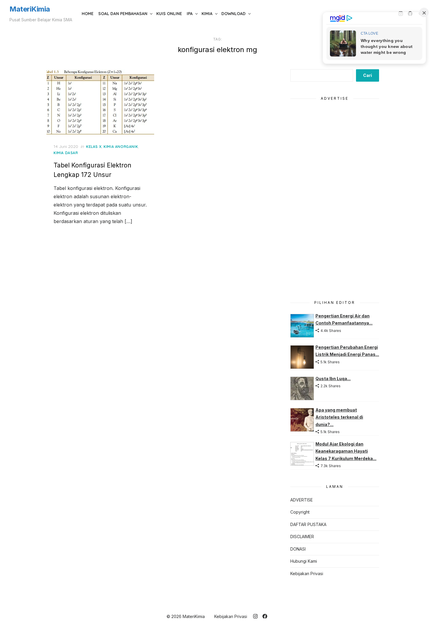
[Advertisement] (334, 197)
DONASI (298, 548)
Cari (367, 75)
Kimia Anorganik (121, 146)
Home (88, 13)
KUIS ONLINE (169, 13)
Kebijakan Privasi (306, 573)
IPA (190, 13)
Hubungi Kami (303, 561)
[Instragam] (255, 616)
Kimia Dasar (66, 153)
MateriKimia (29, 9)
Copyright (300, 511)
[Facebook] (264, 616)
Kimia (207, 13)
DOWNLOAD (233, 13)
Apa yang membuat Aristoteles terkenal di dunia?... (339, 417)
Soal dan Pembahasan (122, 13)
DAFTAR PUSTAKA (308, 524)
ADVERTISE (301, 499)
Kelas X (94, 146)
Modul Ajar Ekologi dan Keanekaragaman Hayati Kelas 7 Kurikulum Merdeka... (345, 451)
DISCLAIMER (302, 536)
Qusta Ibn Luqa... (333, 378)
